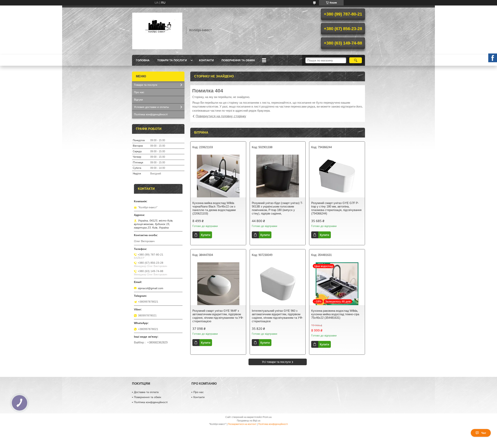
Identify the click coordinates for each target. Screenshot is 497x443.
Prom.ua (267, 417)
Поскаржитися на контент (242, 424)
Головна (142, 60)
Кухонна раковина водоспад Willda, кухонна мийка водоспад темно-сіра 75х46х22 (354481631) (335, 314)
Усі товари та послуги (276, 361)
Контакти (206, 60)
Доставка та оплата (146, 392)
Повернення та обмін (238, 60)
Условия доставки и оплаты (151, 107)
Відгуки (138, 99)
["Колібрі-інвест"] (157, 30)
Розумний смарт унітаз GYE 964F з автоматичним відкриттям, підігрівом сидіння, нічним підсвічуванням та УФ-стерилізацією (217, 316)
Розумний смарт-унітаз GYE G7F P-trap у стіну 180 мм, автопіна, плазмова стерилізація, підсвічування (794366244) (336, 208)
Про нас (139, 92)
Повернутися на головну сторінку (221, 116)
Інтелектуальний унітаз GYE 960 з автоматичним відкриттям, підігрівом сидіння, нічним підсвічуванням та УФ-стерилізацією (277, 316)
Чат (483, 432)
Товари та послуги (172, 60)
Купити (205, 234)
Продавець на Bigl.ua (248, 420)
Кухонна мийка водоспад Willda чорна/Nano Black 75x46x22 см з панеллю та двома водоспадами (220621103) (214, 208)
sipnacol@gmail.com (150, 288)
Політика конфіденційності (151, 114)
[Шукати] (355, 60)
